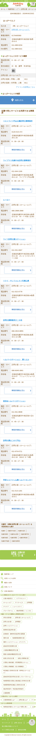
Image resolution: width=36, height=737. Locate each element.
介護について (8, 587)
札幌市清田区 (16, 541)
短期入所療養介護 (23, 658)
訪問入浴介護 (7, 621)
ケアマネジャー (21, 598)
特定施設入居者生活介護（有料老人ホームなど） (16, 671)
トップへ (32, 723)
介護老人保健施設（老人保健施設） (14, 666)
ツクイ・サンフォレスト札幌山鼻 (16, 281)
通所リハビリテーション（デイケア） (14, 642)
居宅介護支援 (7, 617)
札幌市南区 (4, 537)
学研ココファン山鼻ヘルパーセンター (18, 480)
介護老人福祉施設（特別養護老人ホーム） (16, 662)
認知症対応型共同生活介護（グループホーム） (17, 676)
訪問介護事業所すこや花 (12, 320)
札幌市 (3, 531)
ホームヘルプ (7, 602)
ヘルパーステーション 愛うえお (16, 360)
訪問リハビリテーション (10, 625)
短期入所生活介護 (8, 658)
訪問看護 (29, 602)
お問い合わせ (18, 723)
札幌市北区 (21, 531)
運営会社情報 (22, 729)
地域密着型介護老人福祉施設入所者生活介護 (16, 680)
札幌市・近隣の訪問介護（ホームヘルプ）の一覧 (18, 554)
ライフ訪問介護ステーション (14, 239)
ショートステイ (17, 606)
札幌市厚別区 (24, 537)
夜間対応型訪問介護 (9, 630)
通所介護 (6, 638)
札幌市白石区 (14, 534)
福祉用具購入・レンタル (23, 610)
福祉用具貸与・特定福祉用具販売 (13, 689)
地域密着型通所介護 (18, 638)
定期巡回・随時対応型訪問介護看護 (14, 634)
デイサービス (19, 602)
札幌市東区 (4, 534)
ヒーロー (6, 200)
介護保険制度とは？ (9, 700)
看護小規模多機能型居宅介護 (12, 654)
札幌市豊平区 (25, 534)
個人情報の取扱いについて (10, 726)
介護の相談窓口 (8, 591)
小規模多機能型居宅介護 (10, 650)
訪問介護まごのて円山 (11, 440)
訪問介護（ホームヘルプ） (21, 29)
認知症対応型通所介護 (10, 646)
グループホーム (8, 610)
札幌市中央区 (12, 531)
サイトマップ (6, 723)
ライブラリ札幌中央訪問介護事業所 (17, 160)
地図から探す (8, 582)
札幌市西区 (13, 537)
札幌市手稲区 (5, 541)
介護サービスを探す (10, 578)
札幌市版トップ (13, 9)
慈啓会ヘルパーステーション (14, 401)
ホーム (3, 9)
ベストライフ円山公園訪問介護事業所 (18, 121)
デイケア (6, 606)
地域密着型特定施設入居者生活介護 (14, 685)
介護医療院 (6, 693)
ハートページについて (16, 719)
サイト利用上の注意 (8, 729)
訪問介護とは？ (23, 700)
